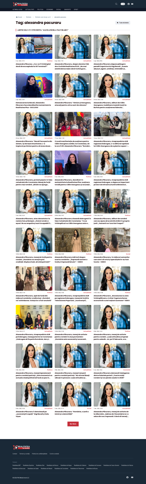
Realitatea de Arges (66, 465)
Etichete (28, 17)
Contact (15, 454)
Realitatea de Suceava (95, 465)
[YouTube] (132, 4)
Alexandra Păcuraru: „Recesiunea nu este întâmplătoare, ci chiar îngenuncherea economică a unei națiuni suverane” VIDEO (112, 298)
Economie (126, 370)
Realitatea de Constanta (61, 468)
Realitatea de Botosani (19, 468)
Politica (49, 61)
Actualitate (87, 61)
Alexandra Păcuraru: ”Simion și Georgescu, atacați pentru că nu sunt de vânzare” (73, 104)
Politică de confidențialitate (39, 454)
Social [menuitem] (58, 9)
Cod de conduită (54, 454)
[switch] (123, 4)
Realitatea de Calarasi (80, 465)
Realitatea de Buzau (92, 468)
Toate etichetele (124, 23)
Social (128, 254)
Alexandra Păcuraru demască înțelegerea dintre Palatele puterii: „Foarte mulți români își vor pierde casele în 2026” (111, 375)
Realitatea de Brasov (52, 465)
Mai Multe (73, 424)
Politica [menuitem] (40, 9)
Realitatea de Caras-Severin (111, 465)
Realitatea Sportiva (28, 465)
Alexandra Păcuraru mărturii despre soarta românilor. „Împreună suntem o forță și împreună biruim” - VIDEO (71, 259)
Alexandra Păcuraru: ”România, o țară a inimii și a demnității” (72, 412)
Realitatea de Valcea (127, 465)
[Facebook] (128, 4)
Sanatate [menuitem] (67, 9)
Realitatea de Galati (33, 468)
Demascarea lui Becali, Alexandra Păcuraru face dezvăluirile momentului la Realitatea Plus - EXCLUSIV (33, 105)
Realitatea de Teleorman (77, 468)
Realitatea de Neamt (46, 468)
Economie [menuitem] (49, 9)
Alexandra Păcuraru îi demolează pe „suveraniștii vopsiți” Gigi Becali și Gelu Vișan (32, 414)
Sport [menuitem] (76, 9)
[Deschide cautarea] (116, 4)
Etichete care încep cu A (42, 17)
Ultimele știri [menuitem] (17, 9)
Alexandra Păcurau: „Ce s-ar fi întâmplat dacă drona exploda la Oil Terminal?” (33, 65)
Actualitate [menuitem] (29, 9)
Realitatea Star (40, 465)
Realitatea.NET (17, 465)
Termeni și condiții (24, 454)
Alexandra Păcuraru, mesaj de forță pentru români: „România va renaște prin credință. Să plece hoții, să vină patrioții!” (34, 259)
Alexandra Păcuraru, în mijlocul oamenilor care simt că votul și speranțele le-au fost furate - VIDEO (112, 259)
